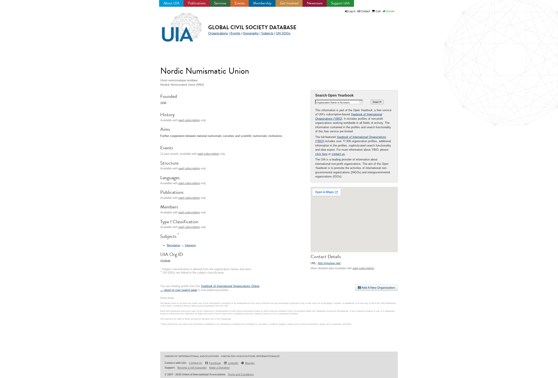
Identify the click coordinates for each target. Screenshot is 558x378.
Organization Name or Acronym (333, 102)
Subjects (267, 33)
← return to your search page (178, 290)
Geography (251, 33)
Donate (390, 11)
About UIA (171, 3)
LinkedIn (233, 363)
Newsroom (315, 3)
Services (220, 3)
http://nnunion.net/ (329, 263)
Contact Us (195, 362)
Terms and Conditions (241, 374)
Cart (378, 11)
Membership (262, 3)
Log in (352, 11)
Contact (365, 11)
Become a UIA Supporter (192, 367)
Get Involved (289, 3)
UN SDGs (283, 33)
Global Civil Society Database (252, 27)
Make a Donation (219, 367)
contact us (338, 154)
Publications (197, 3)
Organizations (218, 33)
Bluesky (250, 363)
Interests (190, 245)
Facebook (215, 363)
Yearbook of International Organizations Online (230, 286)
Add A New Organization (378, 287)
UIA (176, 25)
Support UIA (340, 3)
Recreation (173, 245)
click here (321, 154)
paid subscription (363, 268)
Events (240, 3)
